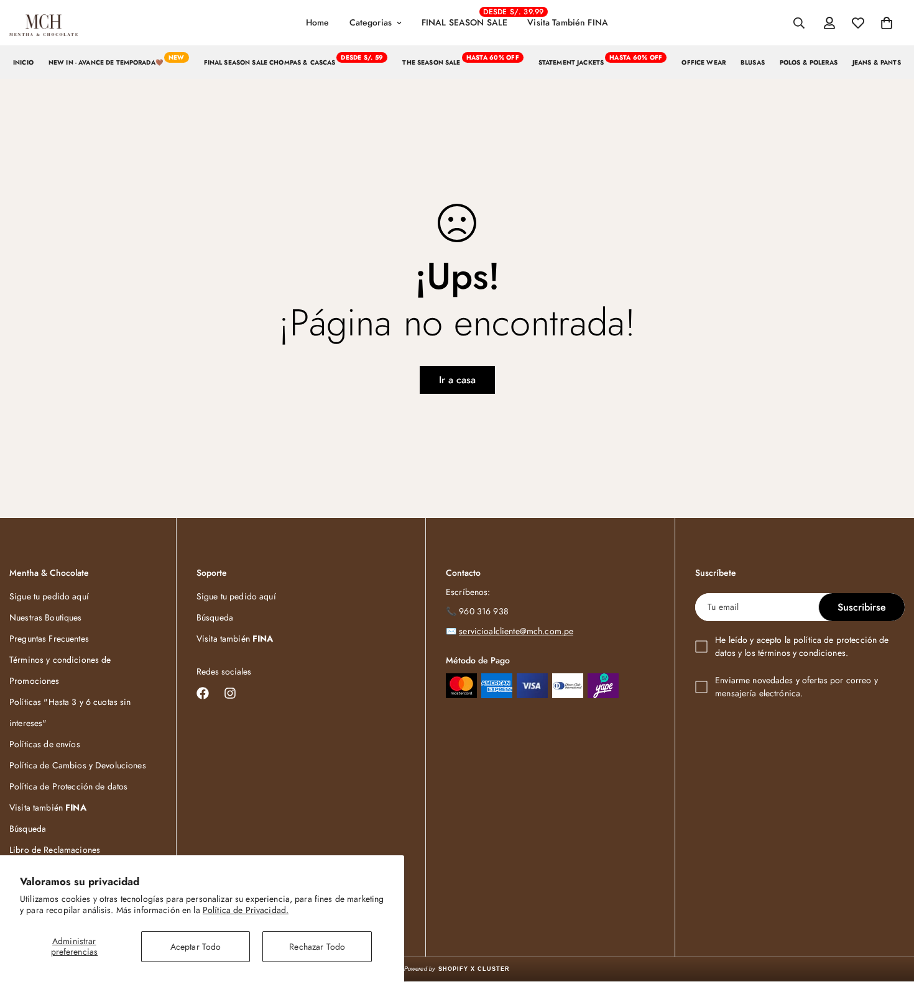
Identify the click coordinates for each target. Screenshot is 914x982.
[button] (886, 23)
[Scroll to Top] (889, 914)
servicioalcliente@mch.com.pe (516, 631)
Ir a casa (457, 380)
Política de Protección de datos (68, 786)
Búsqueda (27, 828)
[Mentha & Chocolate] (43, 23)
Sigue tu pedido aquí (49, 596)
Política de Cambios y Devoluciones (77, 765)
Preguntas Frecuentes (49, 638)
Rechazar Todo (317, 946)
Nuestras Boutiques (45, 617)
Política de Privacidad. (246, 910)
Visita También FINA (567, 22)
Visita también (47, 807)
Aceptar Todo (195, 946)
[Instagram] (230, 693)
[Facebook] (202, 693)
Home (318, 22)
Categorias (370, 22)
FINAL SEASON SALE (469, 17)
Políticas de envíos (44, 744)
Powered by (457, 969)
